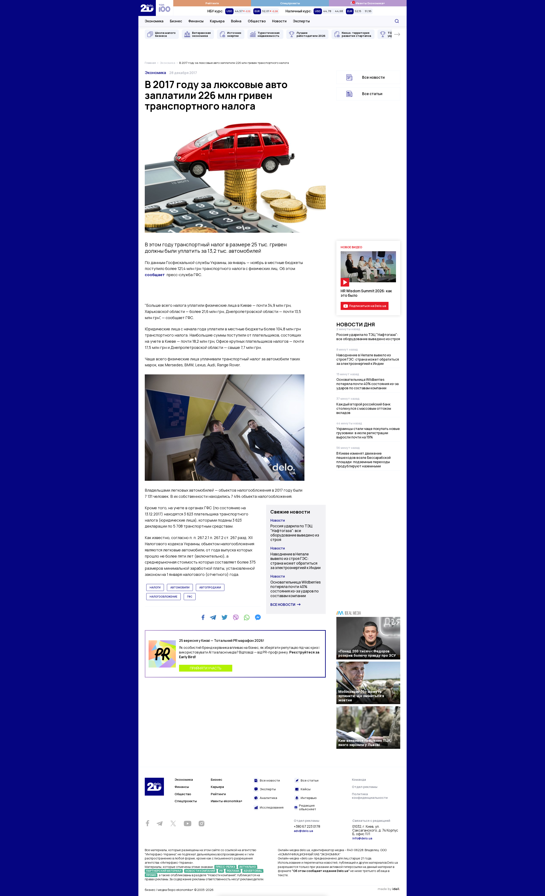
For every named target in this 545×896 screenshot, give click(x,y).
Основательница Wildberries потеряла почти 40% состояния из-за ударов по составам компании (295, 589)
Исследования (272, 807)
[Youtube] (187, 823)
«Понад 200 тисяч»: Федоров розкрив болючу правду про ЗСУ (367, 653)
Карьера (217, 21)
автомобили (179, 587)
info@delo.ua (362, 838)
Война (236, 21)
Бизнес (176, 21)
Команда (359, 779)
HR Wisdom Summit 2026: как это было (366, 293)
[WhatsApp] (246, 617)
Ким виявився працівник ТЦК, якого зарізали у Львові (364, 742)
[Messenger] (258, 617)
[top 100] (164, 8)
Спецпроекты (290, 3)
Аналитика (268, 798)
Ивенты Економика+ (367, 3)
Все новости (282, 604)
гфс (189, 596)
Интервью (309, 798)
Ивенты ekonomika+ (226, 801)
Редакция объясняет (307, 807)
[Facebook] (203, 617)
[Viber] (235, 617)
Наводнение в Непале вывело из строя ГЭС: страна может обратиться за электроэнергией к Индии (295, 561)
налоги (155, 587)
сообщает (155, 274)
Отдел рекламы (364, 787)
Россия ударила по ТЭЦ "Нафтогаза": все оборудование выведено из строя (294, 533)
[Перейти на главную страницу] (147, 8)
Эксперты (301, 21)
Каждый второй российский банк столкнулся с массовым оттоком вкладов (363, 408)
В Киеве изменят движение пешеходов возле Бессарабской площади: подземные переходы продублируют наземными (363, 459)
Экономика (154, 21)
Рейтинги (212, 3)
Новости (279, 21)
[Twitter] (224, 617)
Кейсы (306, 789)
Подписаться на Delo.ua (367, 306)
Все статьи (372, 93)
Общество (257, 21)
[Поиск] (396, 21)
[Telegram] (213, 617)
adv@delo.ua (303, 830)
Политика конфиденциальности (370, 796)
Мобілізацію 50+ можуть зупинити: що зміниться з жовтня (361, 695)
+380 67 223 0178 (307, 827)
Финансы (196, 21)
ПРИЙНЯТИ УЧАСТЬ (205, 668)
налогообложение (163, 596)
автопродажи (210, 587)
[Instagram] (201, 823)
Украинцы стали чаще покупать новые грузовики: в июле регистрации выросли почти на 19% (368, 432)
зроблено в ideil (388, 889)
